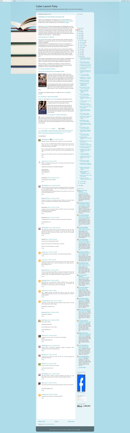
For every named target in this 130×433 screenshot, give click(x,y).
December (82, 40)
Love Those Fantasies (84, 215)
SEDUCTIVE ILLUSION (67, 21)
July (81, 49)
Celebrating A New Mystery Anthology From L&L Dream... (85, 150)
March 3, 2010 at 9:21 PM (54, 373)
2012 (80, 35)
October (81, 43)
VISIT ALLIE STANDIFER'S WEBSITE (46, 69)
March (81, 56)
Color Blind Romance (83, 262)
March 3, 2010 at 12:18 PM (51, 239)
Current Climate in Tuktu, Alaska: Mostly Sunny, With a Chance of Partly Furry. (84, 229)
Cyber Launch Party (46, 6)
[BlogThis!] (60, 128)
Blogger (78, 429)
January (81, 183)
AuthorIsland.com (46, 139)
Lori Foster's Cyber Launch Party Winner (85, 68)
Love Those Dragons (83, 239)
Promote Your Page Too (81, 392)
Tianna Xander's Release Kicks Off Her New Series (85, 311)
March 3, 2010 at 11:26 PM (51, 394)
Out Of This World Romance (83, 276)
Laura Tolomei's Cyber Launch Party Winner (84, 114)
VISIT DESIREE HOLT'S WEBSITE (46, 37)
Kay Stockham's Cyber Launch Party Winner (84, 128)
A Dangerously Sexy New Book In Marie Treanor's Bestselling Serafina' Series (85, 323)
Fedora (43, 290)
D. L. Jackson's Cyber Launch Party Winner (84, 75)
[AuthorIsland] (81, 391)
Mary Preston (45, 320)
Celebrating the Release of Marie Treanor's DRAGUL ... (85, 164)
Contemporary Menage (53, 130)
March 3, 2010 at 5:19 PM (56, 300)
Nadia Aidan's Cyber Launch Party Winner (85, 141)
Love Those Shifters (83, 227)
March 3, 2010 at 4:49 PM (50, 290)
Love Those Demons (83, 345)
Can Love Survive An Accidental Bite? (83, 193)
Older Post (71, 421)
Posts (80, 397)
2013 (80, 33)
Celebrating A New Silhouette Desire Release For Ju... (85, 138)
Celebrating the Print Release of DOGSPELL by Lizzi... (85, 98)
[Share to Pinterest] (64, 128)
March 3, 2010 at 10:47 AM (53, 177)
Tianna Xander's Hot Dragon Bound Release (84, 300)
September (82, 45)
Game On (64, 131)
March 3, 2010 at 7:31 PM (51, 354)
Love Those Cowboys (84, 251)
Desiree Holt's (53, 99)
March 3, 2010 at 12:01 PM (54, 227)
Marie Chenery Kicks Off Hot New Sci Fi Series (84, 278)
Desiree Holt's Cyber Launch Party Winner (85, 107)
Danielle (43, 354)
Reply (43, 157)
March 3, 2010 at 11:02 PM (51, 382)
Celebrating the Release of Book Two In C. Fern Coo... (85, 157)
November (82, 42)
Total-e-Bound (45, 133)
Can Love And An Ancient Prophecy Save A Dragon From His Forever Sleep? (85, 217)
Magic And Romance (83, 333)
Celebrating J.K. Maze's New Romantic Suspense (85, 104)
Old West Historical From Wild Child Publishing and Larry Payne (84, 254)
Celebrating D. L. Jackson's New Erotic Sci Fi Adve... (85, 78)
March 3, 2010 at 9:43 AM (50, 161)
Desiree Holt (61, 19)
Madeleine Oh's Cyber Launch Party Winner (84, 81)
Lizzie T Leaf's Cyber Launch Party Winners (84, 95)
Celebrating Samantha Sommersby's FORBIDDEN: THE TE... (85, 172)
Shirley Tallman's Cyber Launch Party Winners (84, 62)
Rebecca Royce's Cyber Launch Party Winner (84, 88)
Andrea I (43, 252)
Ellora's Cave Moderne (43, 131)
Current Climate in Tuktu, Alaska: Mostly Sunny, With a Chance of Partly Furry (84, 265)
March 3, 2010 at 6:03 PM (54, 345)
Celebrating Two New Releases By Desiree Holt (51, 17)
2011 (80, 37)
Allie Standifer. (61, 71)
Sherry (43, 382)
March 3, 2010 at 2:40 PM (50, 259)
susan (43, 259)
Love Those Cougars (83, 298)
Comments (81, 399)
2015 (80, 29)
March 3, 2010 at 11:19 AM (54, 185)
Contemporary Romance (84, 202)
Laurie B (43, 394)
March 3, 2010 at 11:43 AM (53, 217)
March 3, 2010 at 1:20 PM (51, 252)
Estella (43, 363)
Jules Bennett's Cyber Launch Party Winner (84, 135)
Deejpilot (69, 429)
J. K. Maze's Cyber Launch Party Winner (85, 101)
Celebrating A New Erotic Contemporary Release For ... (84, 110)
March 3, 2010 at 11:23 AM (53, 198)
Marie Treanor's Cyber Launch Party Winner (84, 161)
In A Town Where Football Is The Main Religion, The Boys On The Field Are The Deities (84, 205)
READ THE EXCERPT (53, 96)
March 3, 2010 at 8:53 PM (50, 363)
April (81, 54)
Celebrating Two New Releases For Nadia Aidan (85, 144)
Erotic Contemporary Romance (55, 131)
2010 (80, 38)
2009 (80, 185)
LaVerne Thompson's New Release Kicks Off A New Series (84, 347)
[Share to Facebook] (62, 128)
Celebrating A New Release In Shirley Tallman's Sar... (85, 65)
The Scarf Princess (46, 300)
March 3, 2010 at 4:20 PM (53, 270)
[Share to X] (61, 128)
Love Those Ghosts (83, 320)
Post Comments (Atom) (49, 424)
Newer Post (41, 421)
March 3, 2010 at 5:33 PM (53, 312)
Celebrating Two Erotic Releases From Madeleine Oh (84, 84)
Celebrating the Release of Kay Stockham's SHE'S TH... (85, 131)
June (81, 51)
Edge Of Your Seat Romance (83, 191)
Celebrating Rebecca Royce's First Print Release (83, 91)
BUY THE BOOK (42, 96)
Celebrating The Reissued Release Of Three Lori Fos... (85, 71)
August (81, 47)
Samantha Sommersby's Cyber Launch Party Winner (84, 168)
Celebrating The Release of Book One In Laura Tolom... (85, 117)
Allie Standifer (66, 22)
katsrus (43, 335)
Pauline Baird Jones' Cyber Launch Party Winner (85, 147)
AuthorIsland (79, 373)
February (82, 181)
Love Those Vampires (84, 287)
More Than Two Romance (84, 309)
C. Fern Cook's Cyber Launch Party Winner (84, 154)
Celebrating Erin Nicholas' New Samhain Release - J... (85, 59)
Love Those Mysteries (84, 356)
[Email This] (59, 128)
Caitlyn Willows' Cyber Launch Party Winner (84, 121)
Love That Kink (82, 367)
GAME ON (67, 19)
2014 (80, 31)
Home (56, 421)
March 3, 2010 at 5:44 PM (51, 335)
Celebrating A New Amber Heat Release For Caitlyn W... (85, 124)
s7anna (43, 161)
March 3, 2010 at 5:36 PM (53, 320)
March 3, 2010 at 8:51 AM (57, 139)
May (81, 52)
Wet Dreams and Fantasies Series (55, 133)
